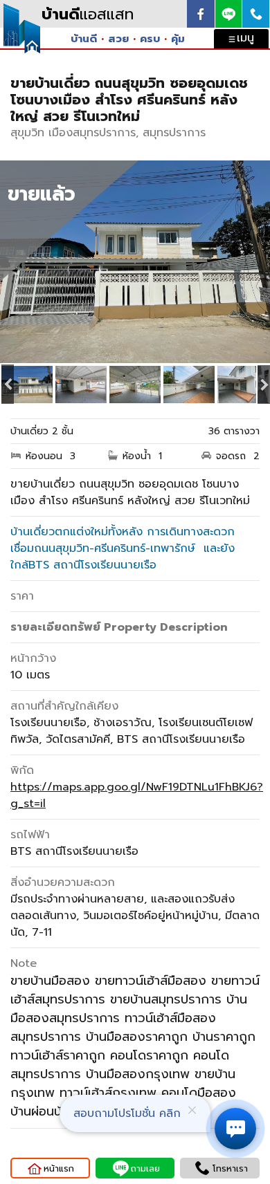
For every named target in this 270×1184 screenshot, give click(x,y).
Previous (7, 384)
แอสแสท (88, 14)
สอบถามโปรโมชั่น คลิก (127, 1113)
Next (263, 384)
